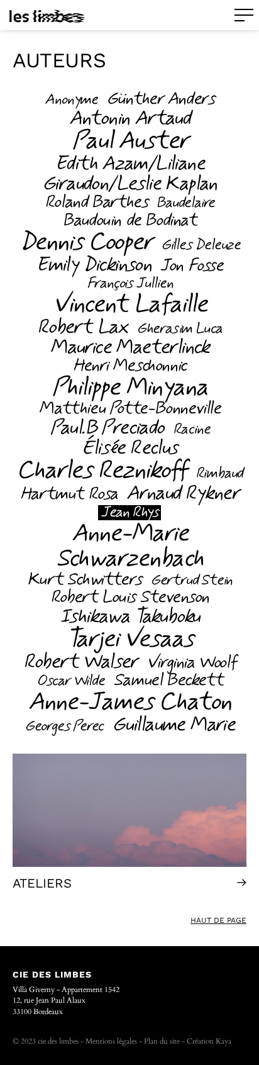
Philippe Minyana (129, 387)
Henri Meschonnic (129, 366)
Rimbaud (219, 473)
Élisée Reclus (129, 448)
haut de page (218, 920)
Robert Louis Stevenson (129, 597)
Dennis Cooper (85, 242)
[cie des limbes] (47, 15)
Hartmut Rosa (69, 494)
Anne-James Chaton (129, 702)
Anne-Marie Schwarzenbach (129, 546)
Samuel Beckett (168, 680)
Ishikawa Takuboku (129, 616)
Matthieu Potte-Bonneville (129, 409)
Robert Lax (82, 327)
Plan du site (162, 1041)
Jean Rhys (129, 512)
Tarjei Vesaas (129, 639)
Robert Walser (80, 662)
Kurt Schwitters (84, 580)
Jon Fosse (191, 266)
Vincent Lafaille (130, 304)
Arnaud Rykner (182, 493)
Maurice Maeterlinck (129, 347)
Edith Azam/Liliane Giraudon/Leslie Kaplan (129, 173)
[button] (244, 15)
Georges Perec (64, 726)
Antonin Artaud (129, 118)
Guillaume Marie (173, 725)
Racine (191, 429)
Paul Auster (130, 140)
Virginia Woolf (191, 663)
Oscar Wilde (70, 681)
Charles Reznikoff (101, 470)
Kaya (223, 1041)
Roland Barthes (96, 202)
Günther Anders (160, 99)
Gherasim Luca (179, 329)
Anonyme (71, 100)
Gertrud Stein (191, 580)
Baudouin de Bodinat (129, 221)
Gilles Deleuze (200, 245)
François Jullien (130, 283)
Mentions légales (111, 1041)
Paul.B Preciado (107, 428)
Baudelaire (185, 203)
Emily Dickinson (93, 265)
